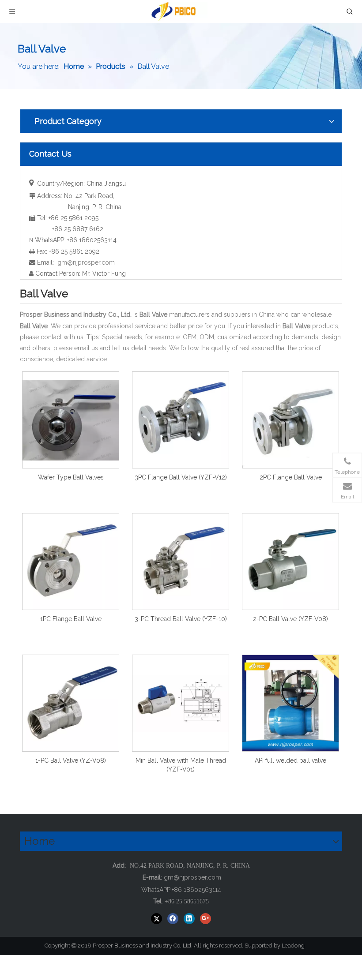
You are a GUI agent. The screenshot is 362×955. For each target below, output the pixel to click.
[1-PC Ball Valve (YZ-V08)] (71, 702)
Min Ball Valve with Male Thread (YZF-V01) (181, 765)
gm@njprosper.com (86, 262)
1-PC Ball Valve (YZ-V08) (70, 760)
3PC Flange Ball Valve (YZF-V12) (181, 477)
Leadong (297, 945)
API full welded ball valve (290, 760)
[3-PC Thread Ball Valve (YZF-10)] (180, 561)
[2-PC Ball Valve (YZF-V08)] (290, 561)
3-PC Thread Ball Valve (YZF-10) (181, 618)
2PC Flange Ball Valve (291, 477)
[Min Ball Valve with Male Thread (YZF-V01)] (180, 702)
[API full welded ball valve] (290, 702)
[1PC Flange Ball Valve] (71, 561)
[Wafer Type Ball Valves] (71, 419)
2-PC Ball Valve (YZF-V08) (290, 618)
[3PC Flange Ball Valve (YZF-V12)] (180, 419)
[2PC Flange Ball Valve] (290, 419)
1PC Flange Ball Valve (71, 618)
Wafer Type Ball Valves (71, 477)
